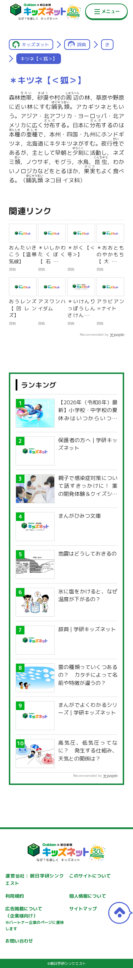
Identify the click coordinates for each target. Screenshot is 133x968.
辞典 (81, 44)
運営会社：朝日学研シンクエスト (34, 879)
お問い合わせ (19, 941)
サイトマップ (83, 908)
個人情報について (87, 896)
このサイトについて (90, 876)
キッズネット (35, 44)
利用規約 (14, 896)
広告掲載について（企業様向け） (34, 918)
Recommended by (94, 334)
